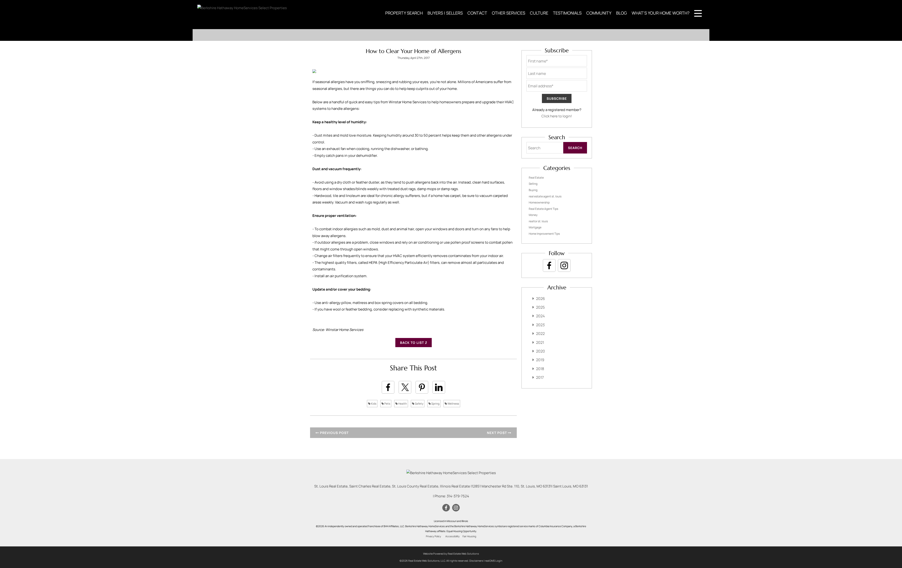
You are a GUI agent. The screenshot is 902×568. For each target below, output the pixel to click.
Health (402, 404)
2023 (540, 324)
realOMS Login (493, 560)
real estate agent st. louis (545, 196)
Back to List (412, 342)
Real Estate (536, 178)
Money (533, 215)
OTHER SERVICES (508, 13)
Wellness (453, 404)
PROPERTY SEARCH (404, 13)
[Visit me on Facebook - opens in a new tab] (549, 265)
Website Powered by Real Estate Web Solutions (451, 553)
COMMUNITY (598, 13)
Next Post (497, 432)
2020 (540, 351)
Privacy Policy (433, 536)
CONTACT (477, 13)
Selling (533, 184)
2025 (540, 307)
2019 (540, 359)
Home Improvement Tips (544, 234)
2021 (540, 342)
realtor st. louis (538, 221)
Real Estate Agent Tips (543, 209)
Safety (418, 404)
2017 (540, 377)
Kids (373, 404)
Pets (387, 404)
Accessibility (452, 536)
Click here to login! (556, 116)
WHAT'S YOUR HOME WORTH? (660, 13)
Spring (435, 404)
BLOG (621, 13)
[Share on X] (405, 387)
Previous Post (334, 432)
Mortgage (535, 227)
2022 (540, 333)
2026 (540, 298)
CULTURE (539, 13)
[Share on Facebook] (388, 387)
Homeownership (539, 202)
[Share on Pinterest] (422, 387)
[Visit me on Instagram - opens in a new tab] (564, 265)
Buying (533, 190)
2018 (540, 368)
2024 (540, 316)
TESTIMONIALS (567, 13)
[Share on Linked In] (438, 387)
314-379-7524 (458, 496)
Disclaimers (476, 560)
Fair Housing (469, 536)
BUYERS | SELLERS (445, 13)
